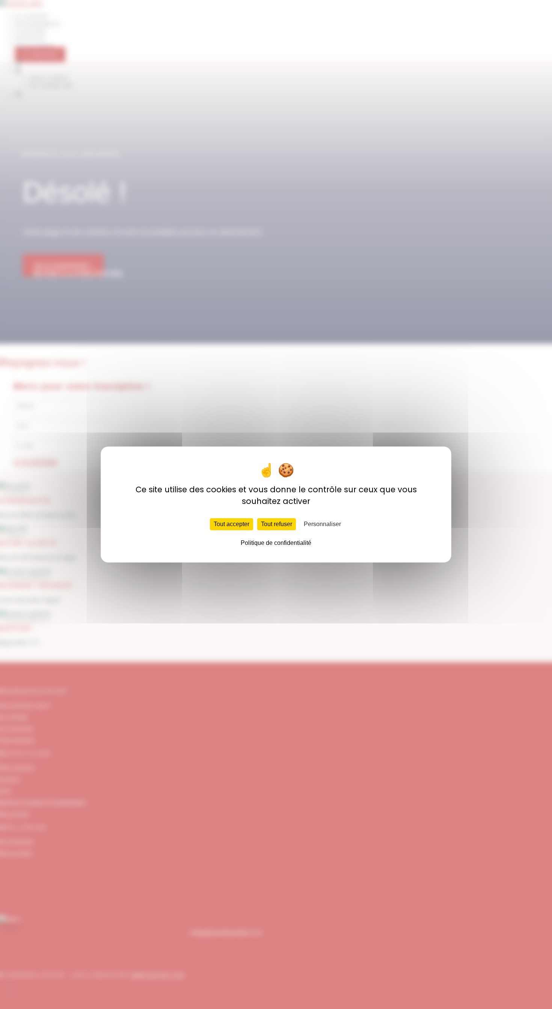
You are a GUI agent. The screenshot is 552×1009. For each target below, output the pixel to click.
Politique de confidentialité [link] (276, 543)
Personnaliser (322, 524)
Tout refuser (276, 524)
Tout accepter (231, 524)
